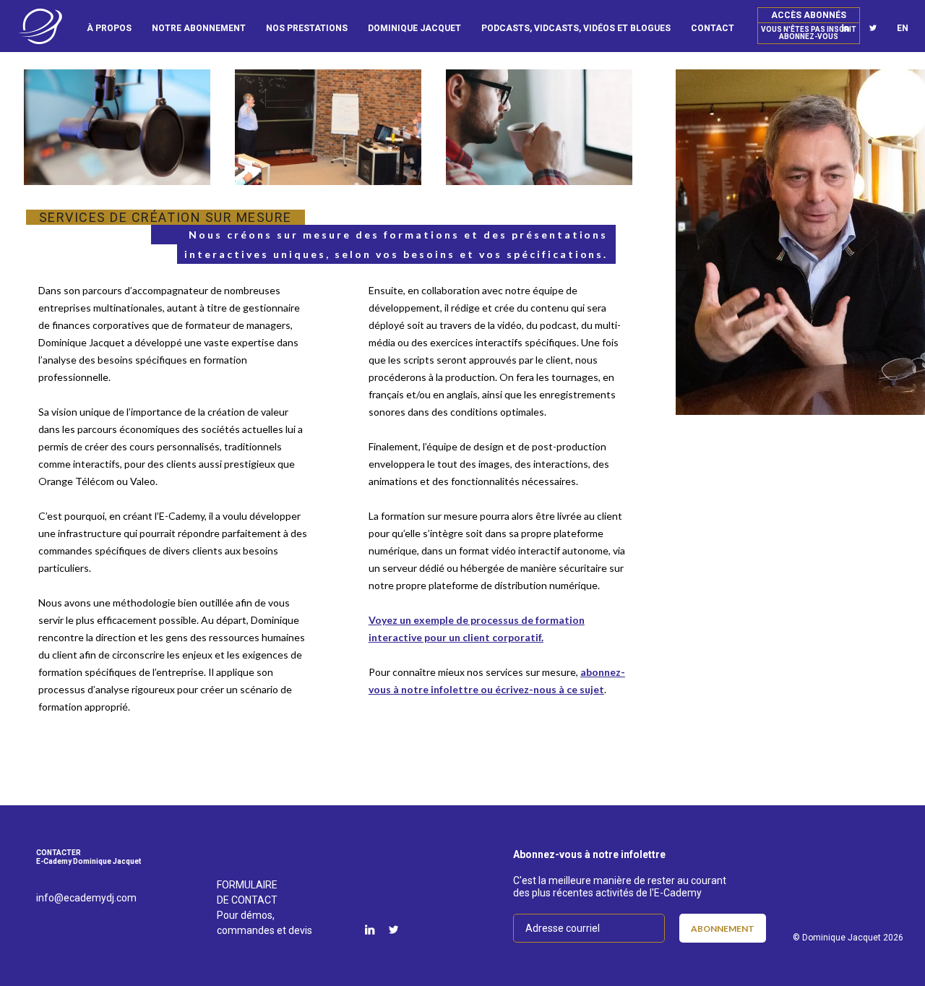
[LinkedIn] (369, 929)
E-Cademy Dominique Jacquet (40, 26)
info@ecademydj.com (86, 898)
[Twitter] (873, 28)
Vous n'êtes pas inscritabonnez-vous (808, 32)
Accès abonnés (808, 15)
